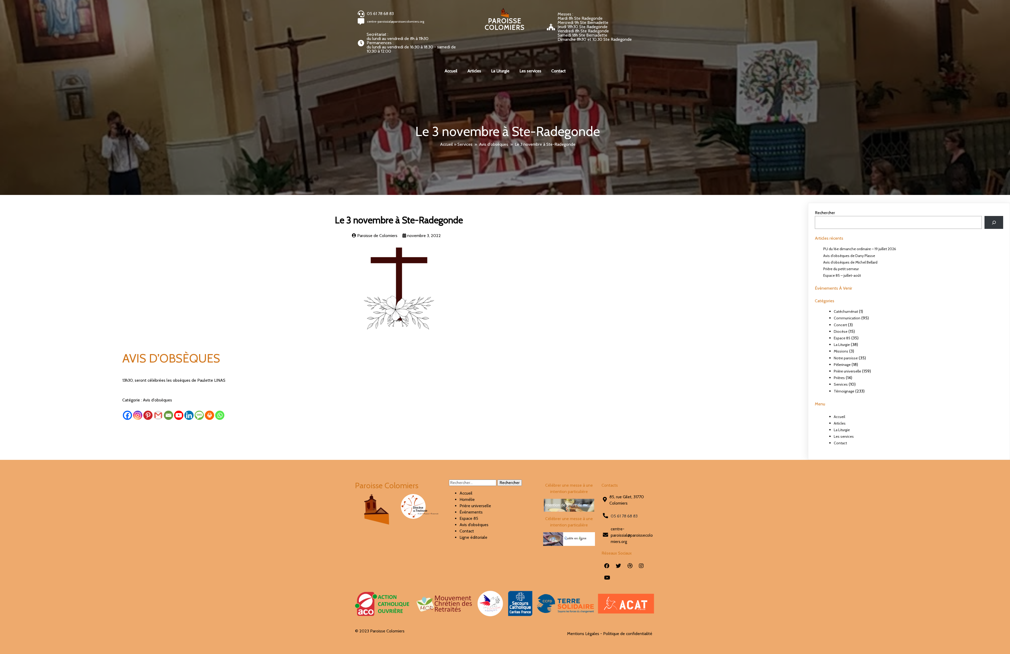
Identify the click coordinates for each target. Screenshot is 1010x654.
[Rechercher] (993, 222)
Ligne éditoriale (473, 537)
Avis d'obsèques (493, 144)
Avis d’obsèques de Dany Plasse (849, 255)
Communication (847, 318)
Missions (841, 351)
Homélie (467, 499)
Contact (840, 443)
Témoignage (844, 391)
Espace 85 (842, 338)
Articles (840, 423)
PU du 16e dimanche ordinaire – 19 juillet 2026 (859, 248)
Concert (840, 325)
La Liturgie (842, 344)
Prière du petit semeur (841, 268)
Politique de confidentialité (627, 633)
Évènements (471, 512)
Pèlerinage (842, 364)
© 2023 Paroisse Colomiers (380, 630)
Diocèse (840, 331)
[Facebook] (127, 415)
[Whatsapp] (219, 415)
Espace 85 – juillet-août (842, 275)
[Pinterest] (148, 415)
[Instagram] (137, 415)
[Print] (209, 415)
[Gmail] (158, 415)
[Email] (168, 415)
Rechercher (825, 212)
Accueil (446, 144)
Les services (844, 436)
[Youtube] (178, 415)
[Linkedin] (189, 415)
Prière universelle (847, 371)
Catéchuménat (846, 311)
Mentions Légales (583, 633)
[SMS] (199, 415)
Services (464, 144)
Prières (839, 377)
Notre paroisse (846, 358)
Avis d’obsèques (473, 524)
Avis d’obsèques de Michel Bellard (850, 262)
